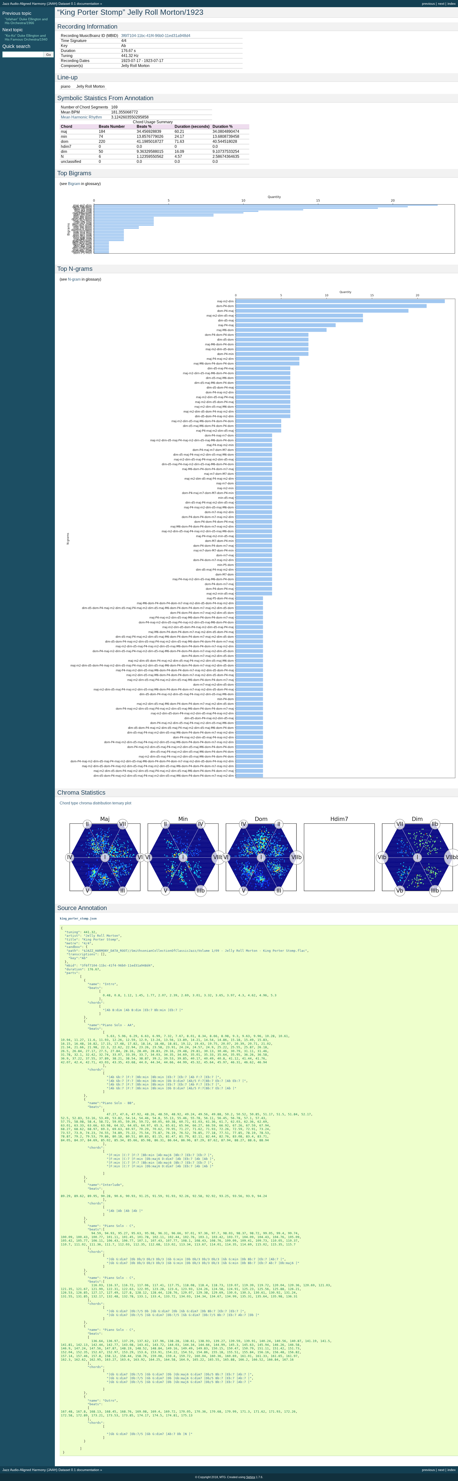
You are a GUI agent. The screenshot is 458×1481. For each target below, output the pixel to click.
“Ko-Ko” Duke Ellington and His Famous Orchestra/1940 (26, 37)
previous (428, 3)
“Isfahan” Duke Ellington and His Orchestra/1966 (26, 21)
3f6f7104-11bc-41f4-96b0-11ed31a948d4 (155, 36)
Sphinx (250, 1477)
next (441, 3)
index (452, 3)
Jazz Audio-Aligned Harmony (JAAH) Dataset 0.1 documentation (50, 3)
